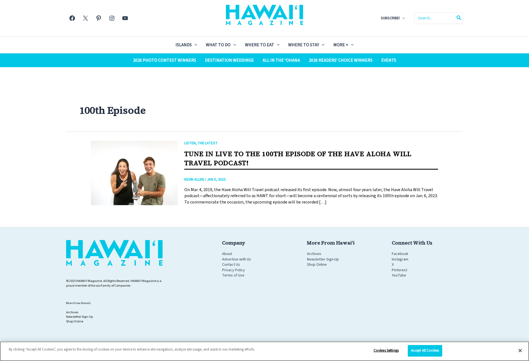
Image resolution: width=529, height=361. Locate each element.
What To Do (218, 45)
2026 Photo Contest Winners (164, 60)
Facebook (400, 254)
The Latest (208, 143)
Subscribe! (390, 18)
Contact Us (231, 264)
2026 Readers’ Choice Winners (341, 60)
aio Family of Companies (113, 285)
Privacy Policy (233, 270)
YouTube (399, 275)
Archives (314, 254)
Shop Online (317, 264)
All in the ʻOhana (281, 60)
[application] (402, 18)
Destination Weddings (229, 60)
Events (388, 60)
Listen (190, 143)
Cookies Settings (386, 350)
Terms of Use (233, 275)
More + (340, 45)
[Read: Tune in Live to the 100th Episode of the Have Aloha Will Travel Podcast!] (134, 173)
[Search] (459, 18)
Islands (184, 45)
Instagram (400, 259)
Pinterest (399, 270)
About (227, 254)
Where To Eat (259, 45)
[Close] (520, 350)
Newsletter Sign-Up (323, 259)
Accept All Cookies (425, 350)
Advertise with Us (236, 259)
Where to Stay (303, 45)
